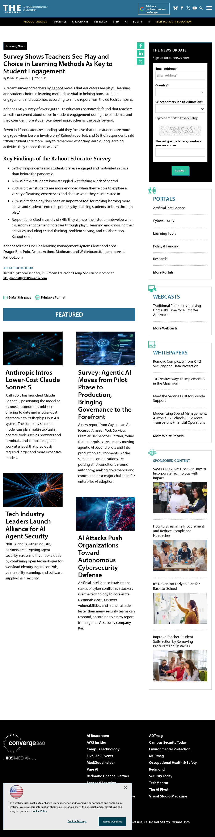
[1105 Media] (24, 781)
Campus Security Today (168, 742)
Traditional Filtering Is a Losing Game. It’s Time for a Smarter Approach (177, 310)
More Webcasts (165, 328)
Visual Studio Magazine (168, 796)
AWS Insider (96, 742)
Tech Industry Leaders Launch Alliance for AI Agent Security (28, 524)
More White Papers (168, 435)
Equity (137, 21)
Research (100, 21)
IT (149, 21)
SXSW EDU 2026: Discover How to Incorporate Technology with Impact (179, 473)
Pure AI (92, 769)
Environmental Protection (169, 749)
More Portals (163, 272)
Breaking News (15, 46)
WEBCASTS (166, 296)
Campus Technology (103, 749)
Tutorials (59, 21)
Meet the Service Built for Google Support (179, 398)
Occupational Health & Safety (173, 762)
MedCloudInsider (101, 762)
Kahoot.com (13, 257)
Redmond (157, 769)
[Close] (125, 787)
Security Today (160, 776)
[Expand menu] (209, 9)
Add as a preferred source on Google (156, 9)
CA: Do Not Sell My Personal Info (167, 822)
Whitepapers (170, 352)
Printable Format (53, 297)
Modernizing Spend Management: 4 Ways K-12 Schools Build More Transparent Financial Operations (180, 418)
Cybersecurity (163, 220)
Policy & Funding (166, 246)
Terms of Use (133, 822)
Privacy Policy (189, 118)
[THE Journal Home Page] (25, 8)
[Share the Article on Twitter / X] (140, 61)
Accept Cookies (112, 821)
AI (126, 21)
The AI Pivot (158, 789)
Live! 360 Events (100, 755)
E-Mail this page (20, 297)
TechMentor (158, 782)
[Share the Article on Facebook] (140, 45)
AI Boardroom (98, 735)
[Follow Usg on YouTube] (195, 8)
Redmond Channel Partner (108, 776)
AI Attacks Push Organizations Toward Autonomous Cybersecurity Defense (100, 556)
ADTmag (156, 735)
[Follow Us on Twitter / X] (188, 8)
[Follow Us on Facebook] (182, 8)
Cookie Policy (39, 811)
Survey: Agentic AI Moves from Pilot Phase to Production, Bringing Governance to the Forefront (105, 394)
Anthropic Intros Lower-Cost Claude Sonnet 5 (32, 379)
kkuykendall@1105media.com (25, 278)
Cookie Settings (77, 821)
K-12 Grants (80, 21)
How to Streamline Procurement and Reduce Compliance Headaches (178, 531)
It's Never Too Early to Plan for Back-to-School (176, 586)
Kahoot (57, 88)
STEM (116, 21)
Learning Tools (164, 233)
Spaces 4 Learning (101, 782)
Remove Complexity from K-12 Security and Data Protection (177, 363)
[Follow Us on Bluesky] (175, 8)
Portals (164, 198)
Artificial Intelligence (169, 207)
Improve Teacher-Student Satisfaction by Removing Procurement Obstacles (173, 641)
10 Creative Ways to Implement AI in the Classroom (179, 381)
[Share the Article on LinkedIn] (140, 53)
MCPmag (156, 755)
